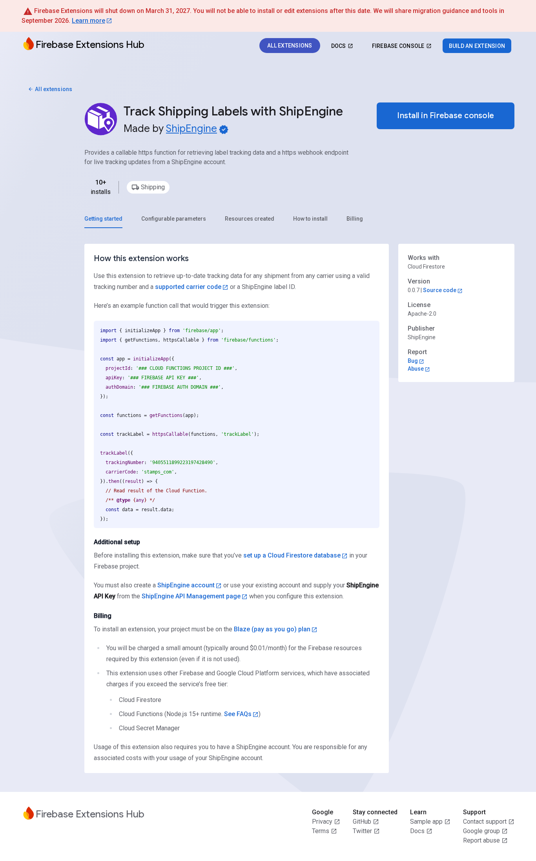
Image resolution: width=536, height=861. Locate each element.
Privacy (322, 821)
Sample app (426, 821)
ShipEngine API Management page (191, 596)
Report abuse (481, 840)
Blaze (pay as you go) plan (272, 629)
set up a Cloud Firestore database (292, 555)
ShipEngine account (186, 585)
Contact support (485, 821)
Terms (320, 831)
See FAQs (238, 714)
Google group (481, 831)
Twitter (362, 831)
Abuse (416, 369)
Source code (439, 290)
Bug (413, 361)
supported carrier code (188, 287)
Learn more (88, 20)
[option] (148, 187)
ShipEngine (191, 128)
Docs (417, 831)
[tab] (103, 218)
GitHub (362, 821)
